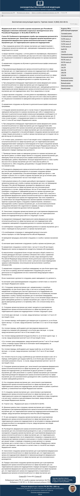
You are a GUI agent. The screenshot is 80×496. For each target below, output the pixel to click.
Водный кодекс (66, 83)
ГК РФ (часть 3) (66, 44)
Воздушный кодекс (67, 80)
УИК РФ (63, 72)
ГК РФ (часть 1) (66, 39)
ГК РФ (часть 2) (66, 41)
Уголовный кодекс (66, 36)
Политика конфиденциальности (40, 492)
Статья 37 (38, 476)
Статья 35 (22, 476)
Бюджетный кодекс (67, 78)
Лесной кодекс (65, 88)
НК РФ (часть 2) (66, 62)
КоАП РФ (64, 49)
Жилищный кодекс (67, 57)
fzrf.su (40, 494)
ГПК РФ (63, 52)
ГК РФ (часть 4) (66, 46)
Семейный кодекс (66, 54)
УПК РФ (63, 75)
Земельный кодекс (67, 85)
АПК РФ (63, 65)
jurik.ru (76, 23)
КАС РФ (63, 70)
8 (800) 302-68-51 (61, 22)
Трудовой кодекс (66, 33)
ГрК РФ (63, 67)
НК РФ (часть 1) (66, 59)
